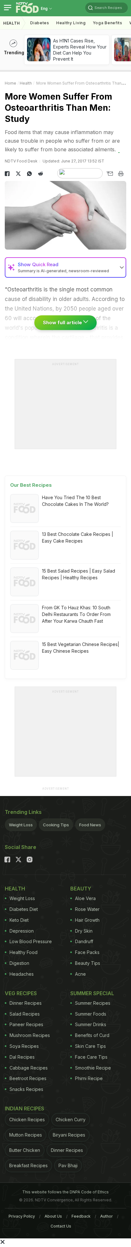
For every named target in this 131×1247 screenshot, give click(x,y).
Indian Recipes (24, 1108)
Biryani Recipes (69, 1135)
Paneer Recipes (26, 1024)
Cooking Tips (56, 824)
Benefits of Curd (92, 1035)
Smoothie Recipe (93, 1067)
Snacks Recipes (26, 1089)
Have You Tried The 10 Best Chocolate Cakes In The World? (75, 501)
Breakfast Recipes (28, 1165)
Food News (90, 824)
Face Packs (87, 952)
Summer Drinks (90, 1024)
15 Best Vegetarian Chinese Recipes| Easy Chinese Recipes (80, 648)
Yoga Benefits (107, 22)
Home (10, 83)
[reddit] (40, 173)
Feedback (81, 1216)
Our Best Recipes (31, 485)
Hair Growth (87, 920)
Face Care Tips (91, 1057)
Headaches (22, 974)
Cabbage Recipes (29, 1067)
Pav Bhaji (68, 1165)
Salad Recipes (25, 1014)
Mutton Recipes (25, 1135)
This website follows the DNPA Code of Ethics (65, 1192)
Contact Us (61, 1226)
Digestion (19, 963)
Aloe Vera (85, 898)
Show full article (63, 322)
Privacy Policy (22, 1216)
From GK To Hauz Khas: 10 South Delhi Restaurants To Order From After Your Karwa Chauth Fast (76, 614)
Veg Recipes (21, 993)
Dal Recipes (22, 1057)
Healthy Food (24, 952)
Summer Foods (90, 1014)
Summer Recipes (92, 1003)
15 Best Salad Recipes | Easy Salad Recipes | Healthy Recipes (78, 574)
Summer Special (92, 993)
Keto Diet (19, 920)
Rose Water (87, 909)
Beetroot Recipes (28, 1078)
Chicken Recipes (27, 1119)
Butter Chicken (24, 1150)
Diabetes (39, 22)
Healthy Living (71, 22)
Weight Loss (21, 824)
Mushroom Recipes (30, 1035)
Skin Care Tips (90, 1046)
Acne (80, 974)
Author (106, 1216)
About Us (53, 1216)
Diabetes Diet (24, 909)
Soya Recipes (24, 1046)
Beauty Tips (87, 963)
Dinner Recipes (26, 1003)
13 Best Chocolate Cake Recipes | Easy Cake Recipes (77, 537)
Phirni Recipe (89, 1078)
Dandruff (84, 941)
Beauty (80, 888)
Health (11, 23)
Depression (22, 931)
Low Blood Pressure (31, 941)
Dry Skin (84, 931)
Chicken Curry (71, 1119)
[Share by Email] (109, 173)
